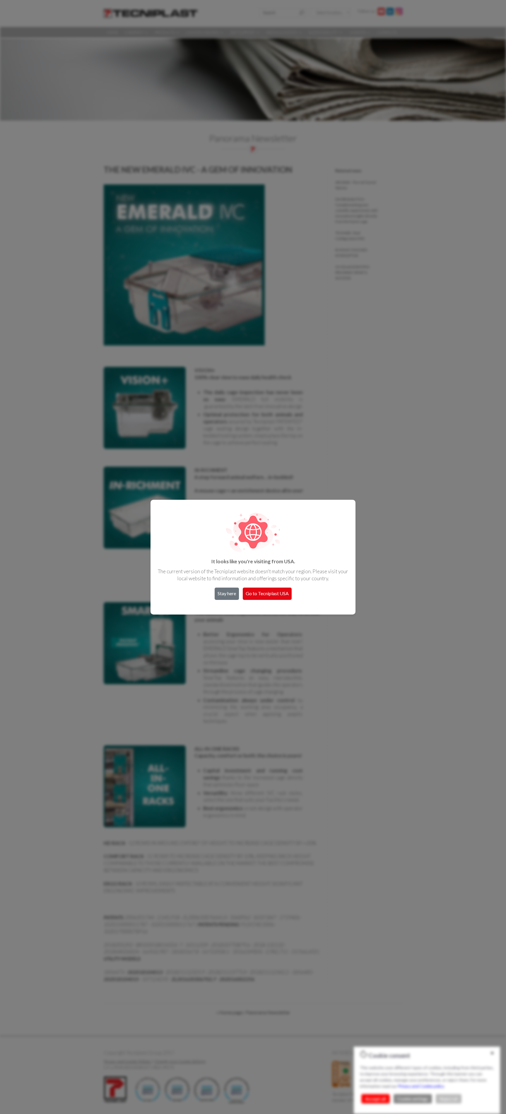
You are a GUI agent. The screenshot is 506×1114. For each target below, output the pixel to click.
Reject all (449, 1098)
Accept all (375, 1098)
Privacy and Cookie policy (421, 1086)
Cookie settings (412, 1098)
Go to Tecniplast (267, 593)
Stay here (227, 593)
